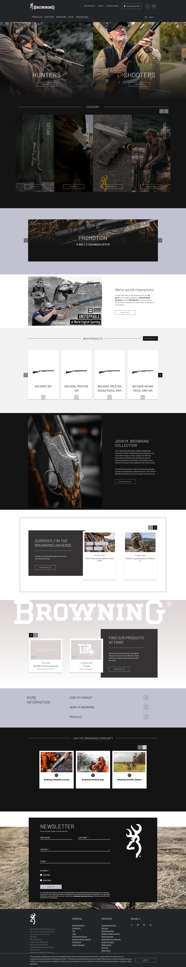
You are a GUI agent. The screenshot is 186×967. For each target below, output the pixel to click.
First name (45, 838)
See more (33, 186)
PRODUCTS (37, 17)
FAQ (73, 931)
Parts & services (108, 931)
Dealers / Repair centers (111, 934)
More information (124, 482)
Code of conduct (78, 945)
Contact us (76, 928)
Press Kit (105, 948)
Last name (82, 838)
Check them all (149, 338)
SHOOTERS (61, 17)
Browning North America (81, 939)
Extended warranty (109, 925)
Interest (44, 871)
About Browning (78, 925)
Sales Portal (106, 950)
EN (154, 6)
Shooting (47, 880)
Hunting (46, 875)
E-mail (43, 861)
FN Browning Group (79, 937)
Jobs (74, 934)
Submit (49, 887)
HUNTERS (49, 17)
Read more (124, 312)
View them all (43, 567)
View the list (118, 669)
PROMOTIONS (82, 17)
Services (105, 928)
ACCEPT (145, 960)
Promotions (76, 942)
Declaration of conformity (111, 939)
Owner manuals (107, 937)
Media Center (107, 945)
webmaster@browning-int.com (83, 896)
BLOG (71, 17)
